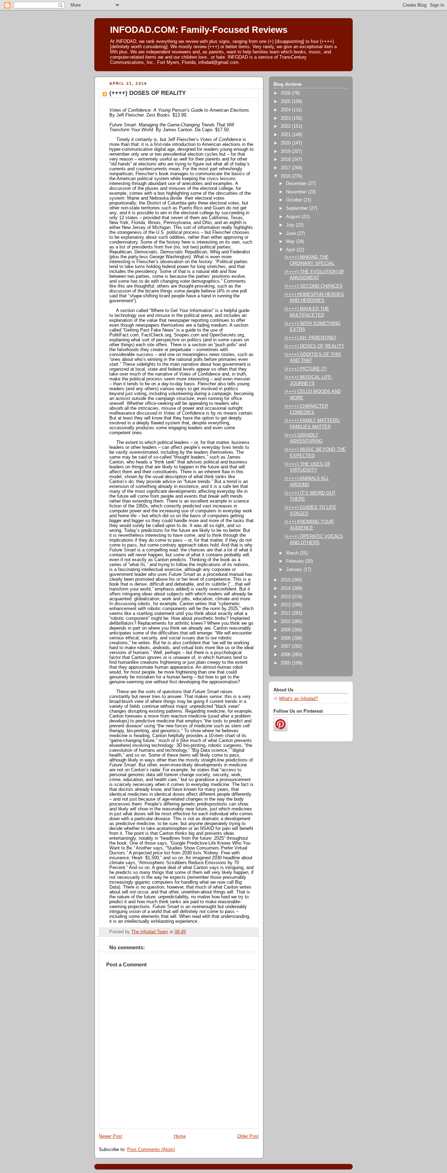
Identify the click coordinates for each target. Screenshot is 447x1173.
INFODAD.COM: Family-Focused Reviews (198, 29)
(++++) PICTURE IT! (306, 368)
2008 (286, 638)
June (291, 233)
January (294, 569)
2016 (286, 176)
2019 (286, 151)
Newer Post (110, 1136)
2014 (286, 588)
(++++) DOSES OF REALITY (314, 346)
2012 (286, 604)
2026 (286, 93)
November (297, 192)
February (295, 561)
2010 (286, 621)
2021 (286, 134)
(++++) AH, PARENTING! (310, 337)
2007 (286, 646)
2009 (286, 630)
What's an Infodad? (298, 698)
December (297, 183)
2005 (286, 663)
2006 (286, 654)
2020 (286, 143)
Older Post (248, 1136)
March (293, 553)
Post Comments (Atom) (151, 1149)
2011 (286, 613)
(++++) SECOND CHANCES (314, 286)
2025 (286, 101)
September (297, 208)
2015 (286, 580)
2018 (286, 159)
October (294, 200)
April (291, 249)
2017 (286, 167)
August (294, 216)
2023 (286, 118)
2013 (286, 596)
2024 (286, 109)
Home (180, 1136)
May (291, 241)
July (291, 225)
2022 (286, 126)
